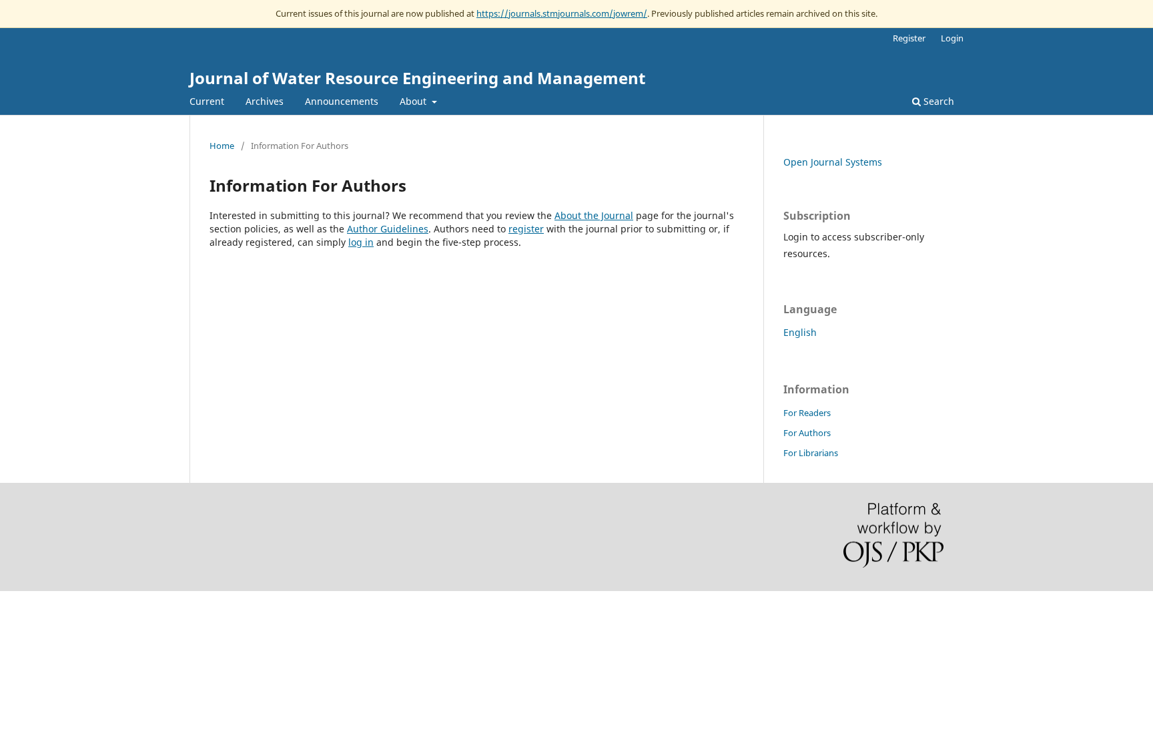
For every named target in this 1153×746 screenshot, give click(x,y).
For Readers (807, 413)
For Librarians (810, 453)
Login (952, 38)
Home (222, 146)
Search (937, 101)
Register (909, 38)
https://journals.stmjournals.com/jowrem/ (561, 13)
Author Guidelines (387, 228)
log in (361, 242)
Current (206, 101)
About (414, 101)
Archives (265, 101)
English (800, 332)
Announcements (341, 101)
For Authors (807, 433)
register (526, 228)
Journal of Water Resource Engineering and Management (417, 78)
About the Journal (593, 215)
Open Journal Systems (832, 162)
